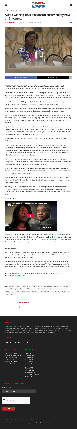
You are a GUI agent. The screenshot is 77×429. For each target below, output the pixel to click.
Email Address (6, 387)
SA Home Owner (30, 372)
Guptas (40, 286)
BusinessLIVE (29, 359)
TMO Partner (10, 22)
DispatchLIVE (29, 368)
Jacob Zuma (48, 286)
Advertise (13, 419)
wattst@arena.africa (11, 361)
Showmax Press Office (15, 10)
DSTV (34, 286)
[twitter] (10, 342)
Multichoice (57, 286)
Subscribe (8, 408)
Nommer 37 (66, 286)
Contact (33, 419)
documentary (26, 286)
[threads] (27, 342)
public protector (30, 289)
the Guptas (35, 291)
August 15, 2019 (21, 22)
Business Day (29, 361)
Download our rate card (11, 364)
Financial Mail (29, 364)
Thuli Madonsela (46, 291)
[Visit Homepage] (38, 5)
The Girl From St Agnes (23, 291)
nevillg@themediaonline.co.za (13, 355)
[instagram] (23, 342)
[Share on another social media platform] (70, 77)
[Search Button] (71, 5)
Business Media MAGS (32, 374)
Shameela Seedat (43, 289)
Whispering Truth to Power (61, 291)
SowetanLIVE (29, 357)
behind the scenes (14, 286)
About (6, 419)
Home (6, 10)
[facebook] (6, 342)
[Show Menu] (6, 5)
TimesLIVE (28, 353)
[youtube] (14, 342)
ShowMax (53, 289)
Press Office (9, 289)
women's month (10, 294)
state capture (62, 289)
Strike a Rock (10, 291)
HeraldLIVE (28, 366)
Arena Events (29, 376)
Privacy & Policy (24, 419)
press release (19, 289)
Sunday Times (29, 355)
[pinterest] (19, 342)
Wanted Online (29, 370)
